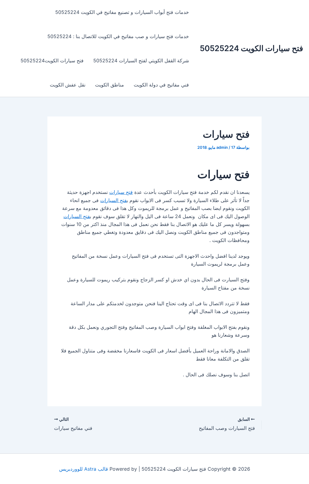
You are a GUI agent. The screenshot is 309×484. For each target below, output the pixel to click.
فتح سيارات (121, 192)
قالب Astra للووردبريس (83, 469)
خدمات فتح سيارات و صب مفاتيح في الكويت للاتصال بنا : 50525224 (118, 36)
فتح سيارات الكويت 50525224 (251, 48)
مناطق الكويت (109, 85)
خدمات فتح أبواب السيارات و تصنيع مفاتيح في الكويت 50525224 (122, 12)
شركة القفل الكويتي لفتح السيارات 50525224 (141, 60)
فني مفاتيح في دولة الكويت (161, 85)
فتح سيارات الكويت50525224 (52, 60)
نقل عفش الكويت (67, 85)
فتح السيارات (113, 200)
